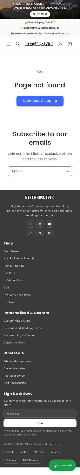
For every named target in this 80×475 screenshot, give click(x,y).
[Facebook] (30, 224)
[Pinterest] (49, 233)
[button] (8, 44)
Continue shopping (40, 100)
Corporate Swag (14, 342)
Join (40, 423)
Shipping (11, 460)
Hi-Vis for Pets (13, 280)
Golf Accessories (14, 382)
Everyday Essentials (17, 294)
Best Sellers (11, 251)
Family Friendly (13, 265)
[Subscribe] (67, 171)
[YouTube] (49, 224)
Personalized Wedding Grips (22, 328)
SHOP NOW (40, 14)
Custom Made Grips (16, 320)
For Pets (9, 273)
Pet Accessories (14, 375)
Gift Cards (10, 302)
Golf (6, 287)
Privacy (39, 452)
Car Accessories (14, 368)
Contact (24, 452)
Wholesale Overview (17, 361)
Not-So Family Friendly (19, 258)
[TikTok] (30, 233)
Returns (55, 452)
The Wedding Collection (19, 335)
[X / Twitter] (40, 233)
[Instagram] (40, 224)
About (9, 452)
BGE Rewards (31, 460)
